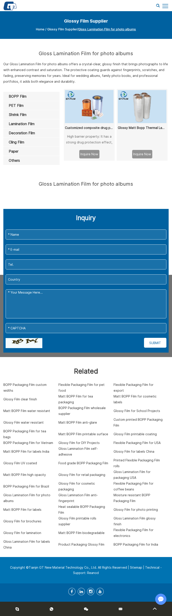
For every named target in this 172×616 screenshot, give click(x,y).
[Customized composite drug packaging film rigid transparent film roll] (89, 106)
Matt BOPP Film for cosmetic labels (135, 399)
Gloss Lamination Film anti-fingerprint (78, 498)
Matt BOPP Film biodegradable (81, 533)
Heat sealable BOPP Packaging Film (81, 509)
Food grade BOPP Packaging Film (83, 463)
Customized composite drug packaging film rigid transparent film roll (89, 128)
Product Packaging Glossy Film (81, 544)
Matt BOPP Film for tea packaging (75, 399)
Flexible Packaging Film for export (133, 387)
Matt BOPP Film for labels (22, 509)
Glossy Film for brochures (22, 521)
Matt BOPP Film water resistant (26, 411)
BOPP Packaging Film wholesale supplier (82, 411)
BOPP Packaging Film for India (136, 544)
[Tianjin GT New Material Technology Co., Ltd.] (10, 5)
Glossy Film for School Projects (137, 411)
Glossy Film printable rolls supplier (77, 521)
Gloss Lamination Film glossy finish (135, 521)
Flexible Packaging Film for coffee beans (133, 486)
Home (40, 29)
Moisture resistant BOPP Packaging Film (132, 498)
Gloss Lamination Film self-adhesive (78, 451)
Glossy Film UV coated (20, 463)
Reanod (93, 573)
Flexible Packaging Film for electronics (133, 533)
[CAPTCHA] (24, 343)
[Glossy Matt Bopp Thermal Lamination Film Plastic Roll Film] (142, 106)
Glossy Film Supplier (62, 29)
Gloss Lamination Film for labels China (26, 544)
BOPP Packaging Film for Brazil (26, 486)
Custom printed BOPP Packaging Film (138, 422)
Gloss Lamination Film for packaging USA (132, 474)
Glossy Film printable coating (135, 434)
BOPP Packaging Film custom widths (25, 387)
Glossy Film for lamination (22, 533)
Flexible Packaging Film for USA (137, 443)
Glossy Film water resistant (23, 422)
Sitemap (136, 567)
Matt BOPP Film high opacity (24, 475)
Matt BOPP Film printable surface (83, 434)
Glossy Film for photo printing (136, 509)
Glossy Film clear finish (20, 399)
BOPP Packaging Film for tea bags (24, 434)
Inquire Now (89, 154)
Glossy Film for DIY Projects (79, 443)
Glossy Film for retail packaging (81, 475)
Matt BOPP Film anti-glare (77, 422)
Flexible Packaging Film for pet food (81, 387)
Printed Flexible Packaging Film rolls (137, 463)
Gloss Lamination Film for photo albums (26, 498)
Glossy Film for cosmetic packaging (76, 486)
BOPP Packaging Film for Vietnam (28, 443)
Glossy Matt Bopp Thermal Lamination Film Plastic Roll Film (142, 128)
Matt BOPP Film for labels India (26, 451)
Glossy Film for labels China (134, 451)
